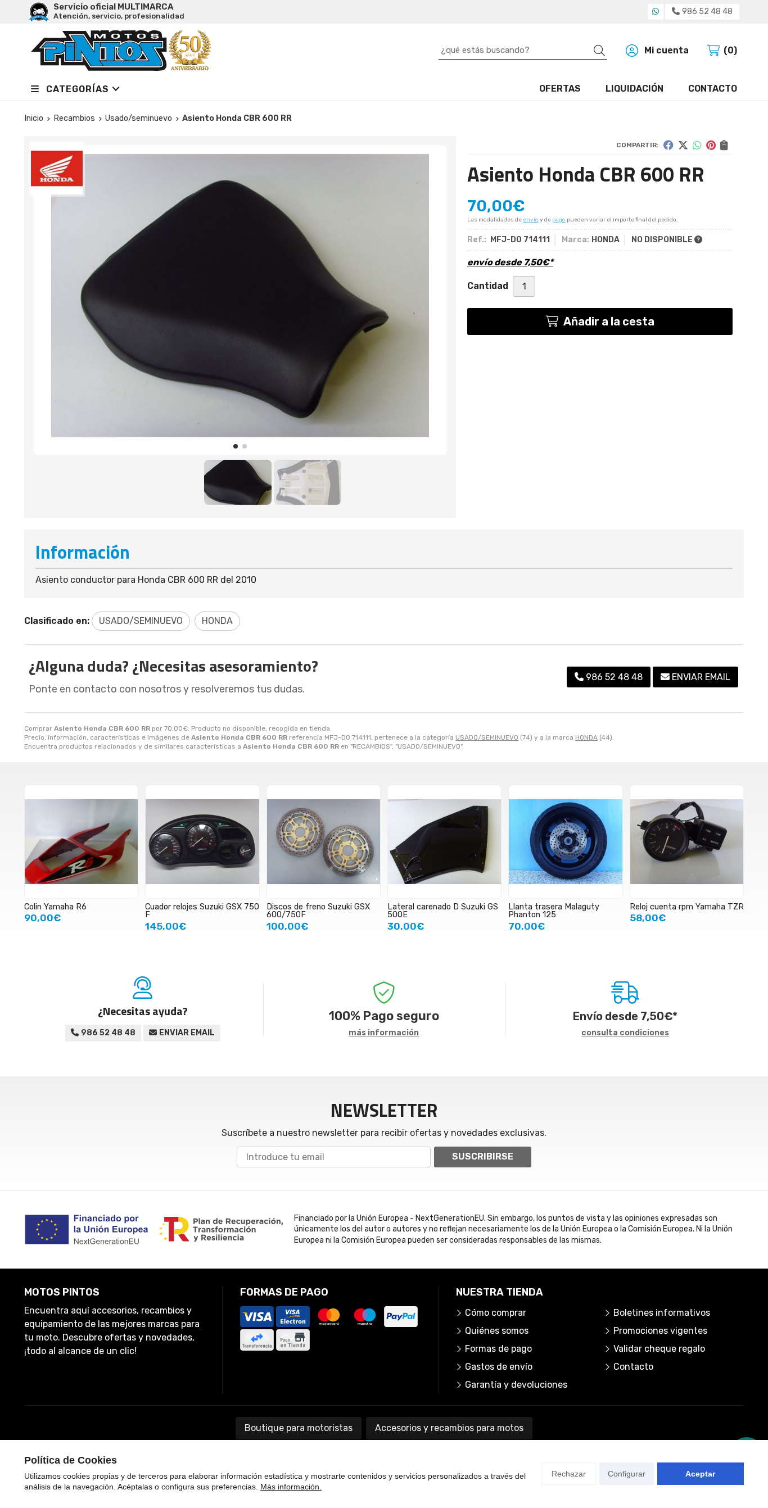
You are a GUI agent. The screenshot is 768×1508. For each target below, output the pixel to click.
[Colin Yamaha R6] (81, 841)
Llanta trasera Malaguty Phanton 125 (553, 911)
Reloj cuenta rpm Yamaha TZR (687, 907)
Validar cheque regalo (659, 1348)
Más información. (291, 1486)
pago (559, 219)
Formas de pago (498, 1348)
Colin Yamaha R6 (55, 907)
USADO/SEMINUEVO (486, 737)
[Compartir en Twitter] (683, 145)
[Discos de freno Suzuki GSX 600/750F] (323, 841)
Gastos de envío (498, 1366)
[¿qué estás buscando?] (523, 49)
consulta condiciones (625, 1033)
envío (531, 219)
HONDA (586, 737)
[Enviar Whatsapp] (655, 11)
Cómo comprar (495, 1312)
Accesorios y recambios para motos (449, 1428)
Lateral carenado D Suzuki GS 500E (442, 911)
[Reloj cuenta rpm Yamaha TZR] (686, 841)
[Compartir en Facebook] (668, 145)
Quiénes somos (496, 1330)
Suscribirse (482, 1156)
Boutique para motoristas (299, 1428)
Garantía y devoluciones (516, 1384)
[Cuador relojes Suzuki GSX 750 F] (202, 841)
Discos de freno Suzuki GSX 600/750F (318, 911)
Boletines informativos (661, 1312)
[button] (235, 446)
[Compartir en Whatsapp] (697, 145)
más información (384, 1033)
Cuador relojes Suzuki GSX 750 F (202, 911)
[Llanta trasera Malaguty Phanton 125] (565, 841)
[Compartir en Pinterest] (711, 145)
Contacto (633, 1366)
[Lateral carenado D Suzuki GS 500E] (444, 841)
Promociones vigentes (660, 1330)
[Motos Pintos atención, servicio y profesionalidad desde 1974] (121, 50)
